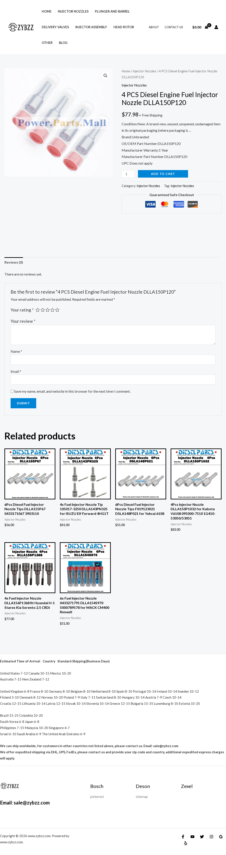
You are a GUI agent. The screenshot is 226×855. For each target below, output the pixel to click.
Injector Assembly (91, 27)
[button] (105, 76)
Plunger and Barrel (112, 11)
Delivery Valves (55, 27)
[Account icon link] (216, 27)
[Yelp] (186, 843)
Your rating (22, 309)
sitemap (142, 796)
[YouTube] (192, 837)
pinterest (97, 796)
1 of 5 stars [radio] (38, 310)
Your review (23, 321)
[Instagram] (211, 837)
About (154, 27)
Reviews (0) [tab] (13, 262)
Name (16, 351)
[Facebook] (183, 837)
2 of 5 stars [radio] (43, 310)
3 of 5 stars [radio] (47, 310)
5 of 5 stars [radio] (57, 310)
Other (47, 43)
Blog (63, 43)
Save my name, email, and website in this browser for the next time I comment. (72, 391)
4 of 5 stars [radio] (52, 310)
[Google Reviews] (221, 837)
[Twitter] (202, 837)
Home (46, 11)
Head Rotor (123, 27)
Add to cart (163, 174)
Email (16, 371)
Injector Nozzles (73, 11)
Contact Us (174, 27)
